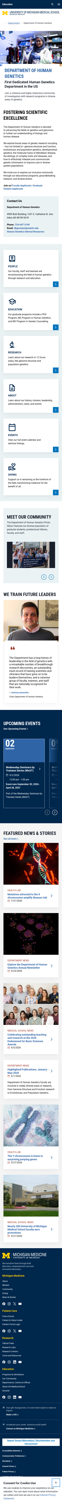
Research (7, 1337)
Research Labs (9, 1347)
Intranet (6, 1391)
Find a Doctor (8, 1316)
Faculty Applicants (21, 185)
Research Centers (10, 1351)
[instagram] (9, 1304)
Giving (5, 1293)
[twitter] (14, 1304)
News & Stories (9, 1297)
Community (7, 1289)
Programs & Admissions (13, 1374)
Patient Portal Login (11, 1324)
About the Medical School (13, 1386)
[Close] (56, 1482)
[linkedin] (14, 1362)
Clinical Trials (8, 1343)
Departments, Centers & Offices (16, 1382)
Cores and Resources (11, 1355)
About (5, 1281)
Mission (5, 1285)
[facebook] (3, 1304)
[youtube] (19, 1304)
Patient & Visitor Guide (12, 1320)
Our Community (9, 1378)
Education (8, 1369)
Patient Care (9, 1310)
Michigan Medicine (13, 1275)
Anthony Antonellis (20, 692)
